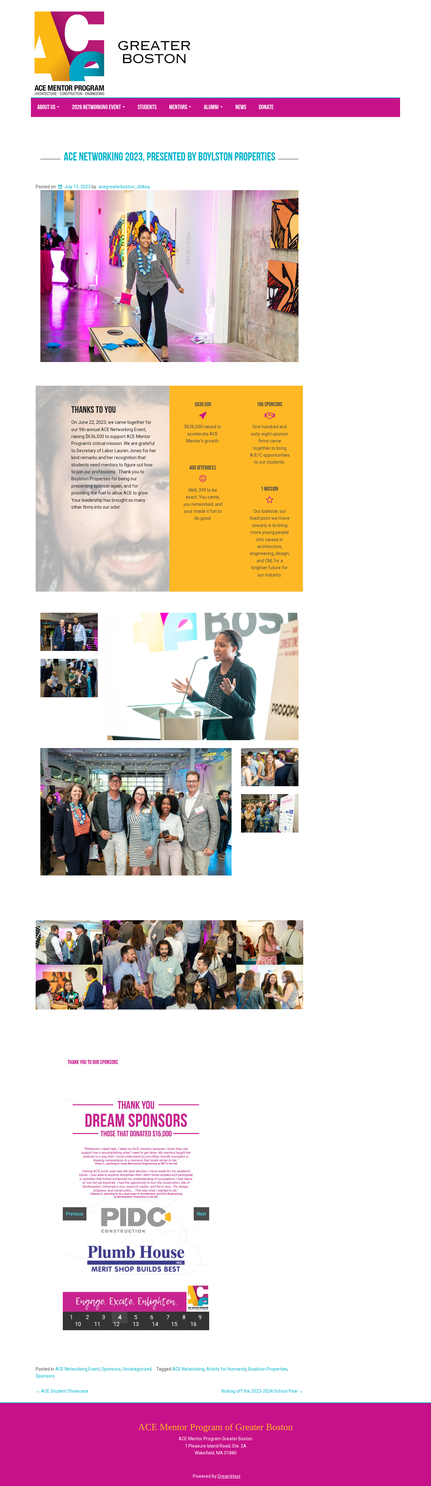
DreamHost (229, 1476)
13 (136, 1324)
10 (78, 1324)
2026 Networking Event (97, 107)
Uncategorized (137, 1369)
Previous (74, 1213)
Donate (266, 107)
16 (193, 1324)
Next (201, 1213)
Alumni (212, 107)
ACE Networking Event (77, 1369)
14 (155, 1324)
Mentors (178, 107)
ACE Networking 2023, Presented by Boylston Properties (169, 157)
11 (97, 1324)
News (240, 107)
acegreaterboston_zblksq (124, 186)
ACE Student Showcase (62, 1391)
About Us (46, 107)
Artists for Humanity (226, 1369)
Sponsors (111, 1369)
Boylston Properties (267, 1369)
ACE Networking (188, 1369)
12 (116, 1324)
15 (174, 1324)
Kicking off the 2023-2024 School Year (262, 1391)
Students (147, 107)
